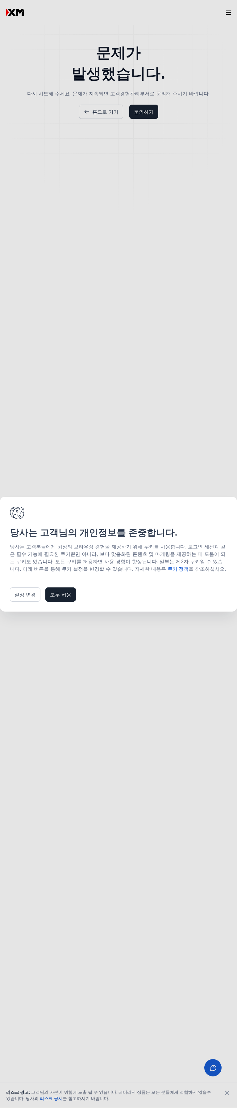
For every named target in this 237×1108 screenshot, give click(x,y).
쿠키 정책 (178, 569)
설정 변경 (25, 594)
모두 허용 (60, 594)
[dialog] (118, 554)
